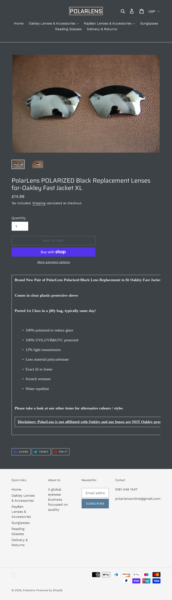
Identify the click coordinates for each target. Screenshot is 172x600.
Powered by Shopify (49, 590)
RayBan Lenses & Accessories (21, 512)
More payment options (53, 262)
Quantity (19, 218)
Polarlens (29, 590)
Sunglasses (21, 523)
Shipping (38, 203)
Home (16, 489)
